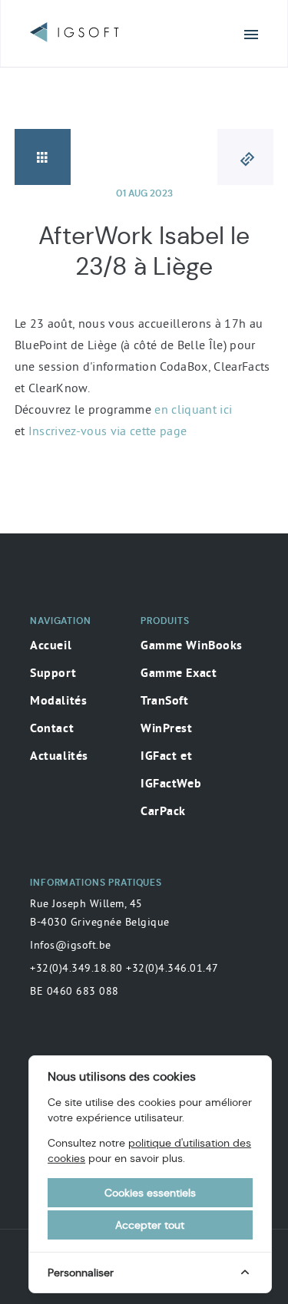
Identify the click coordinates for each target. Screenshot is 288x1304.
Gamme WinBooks (192, 646)
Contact (52, 729)
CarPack (163, 812)
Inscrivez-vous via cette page (107, 430)
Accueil (50, 646)
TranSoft (165, 701)
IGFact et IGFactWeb (171, 770)
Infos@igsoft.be (70, 945)
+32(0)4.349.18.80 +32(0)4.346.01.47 (124, 968)
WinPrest (167, 729)
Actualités (59, 756)
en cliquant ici (193, 409)
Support (53, 674)
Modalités (58, 701)
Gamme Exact (179, 674)
